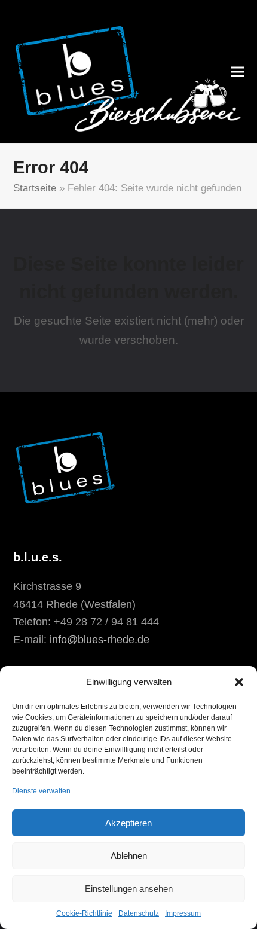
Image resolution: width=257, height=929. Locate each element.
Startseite (34, 188)
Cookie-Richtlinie (84, 913)
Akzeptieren (128, 823)
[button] (239, 682)
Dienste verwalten (41, 791)
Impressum (183, 913)
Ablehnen (129, 856)
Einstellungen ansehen (129, 889)
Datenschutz (138, 913)
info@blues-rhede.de (99, 640)
